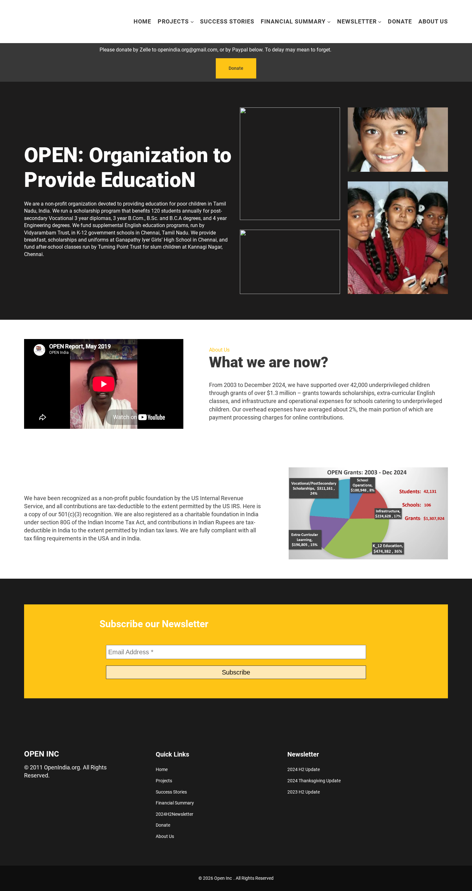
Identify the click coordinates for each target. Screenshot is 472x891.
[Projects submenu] (192, 21)
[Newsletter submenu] (379, 21)
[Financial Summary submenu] (329, 21)
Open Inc (41, 753)
